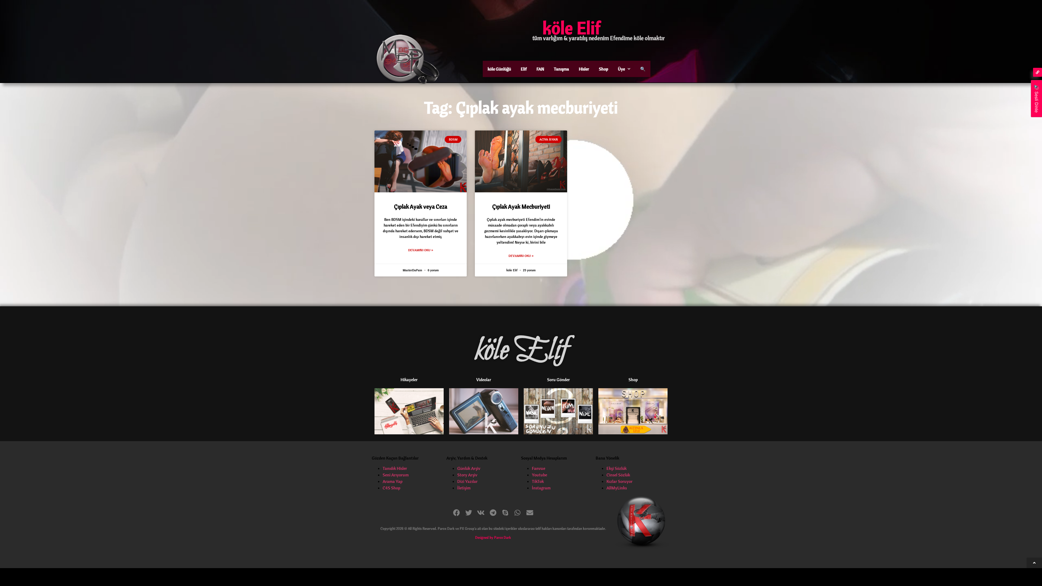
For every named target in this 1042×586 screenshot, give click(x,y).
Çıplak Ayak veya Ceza (420, 206)
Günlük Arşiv (468, 468)
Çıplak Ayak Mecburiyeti (521, 206)
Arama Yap (392, 481)
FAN (540, 69)
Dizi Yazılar (467, 481)
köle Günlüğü (499, 69)
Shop (603, 69)
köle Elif (571, 28)
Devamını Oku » (420, 250)
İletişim (464, 488)
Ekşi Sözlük (616, 468)
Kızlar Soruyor (619, 481)
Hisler (584, 69)
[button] (456, 513)
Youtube (539, 474)
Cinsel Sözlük (618, 474)
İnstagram (541, 488)
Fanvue (538, 468)
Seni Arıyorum (396, 474)
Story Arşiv (467, 474)
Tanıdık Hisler (395, 468)
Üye (621, 69)
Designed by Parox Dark (493, 537)
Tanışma (561, 69)
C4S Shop (391, 488)
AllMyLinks (616, 488)
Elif (524, 69)
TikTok (538, 481)
